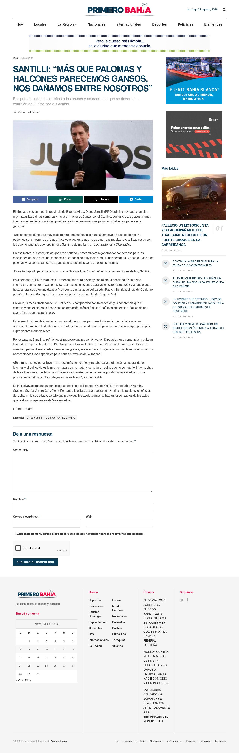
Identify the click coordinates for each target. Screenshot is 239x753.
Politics (117, 628)
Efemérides (213, 24)
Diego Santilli (34, 417)
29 (29, 674)
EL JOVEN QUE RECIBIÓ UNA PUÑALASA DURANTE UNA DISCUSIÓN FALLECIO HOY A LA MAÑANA (198, 282)
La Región (66, 24)
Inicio (15, 57)
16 (38, 657)
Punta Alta (119, 634)
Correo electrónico (26, 516)
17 (46, 657)
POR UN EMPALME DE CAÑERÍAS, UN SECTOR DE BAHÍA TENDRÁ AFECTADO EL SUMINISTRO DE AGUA (198, 328)
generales (95, 628)
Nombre (19, 499)
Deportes (159, 24)
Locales (40, 24)
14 (20, 657)
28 (20, 674)
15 (29, 657)
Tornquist (118, 640)
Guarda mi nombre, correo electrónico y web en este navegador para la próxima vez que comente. (80, 534)
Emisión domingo (95, 614)
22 (29, 665)
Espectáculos (97, 622)
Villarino (117, 646)
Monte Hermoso (118, 608)
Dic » (28, 680)
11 (55, 649)
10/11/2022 (19, 112)
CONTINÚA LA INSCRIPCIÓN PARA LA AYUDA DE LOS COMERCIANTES (195, 263)
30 (38, 674)
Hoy (20, 24)
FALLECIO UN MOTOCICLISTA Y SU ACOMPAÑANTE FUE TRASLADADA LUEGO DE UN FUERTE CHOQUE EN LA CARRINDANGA (185, 235)
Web (89, 516)
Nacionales (96, 24)
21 (20, 665)
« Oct (19, 680)
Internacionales (128, 24)
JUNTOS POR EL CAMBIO (60, 417)
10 (46, 649)
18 (55, 657)
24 (46, 665)
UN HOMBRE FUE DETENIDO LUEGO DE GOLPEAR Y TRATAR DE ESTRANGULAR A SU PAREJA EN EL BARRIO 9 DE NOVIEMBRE (198, 305)
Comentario (22, 449)
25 (55, 665)
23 (38, 665)
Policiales (185, 24)
